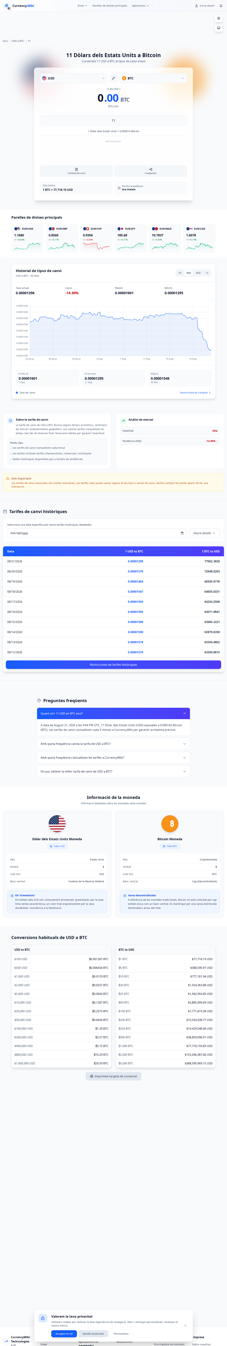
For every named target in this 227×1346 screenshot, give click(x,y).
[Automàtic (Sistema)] (219, 28)
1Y (207, 273)
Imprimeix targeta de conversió (116, 1076)
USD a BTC (18, 41)
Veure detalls (202, 533)
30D (188, 273)
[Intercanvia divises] (113, 78)
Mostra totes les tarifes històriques (113, 665)
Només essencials (93, 1333)
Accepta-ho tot (64, 1333)
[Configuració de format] (219, 18)
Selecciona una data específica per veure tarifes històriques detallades (49, 524)
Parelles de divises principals (110, 5)
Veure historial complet (194, 392)
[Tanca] (185, 1325)
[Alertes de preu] (221, 5)
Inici (5, 41)
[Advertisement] (113, 24)
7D (179, 273)
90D (198, 273)
